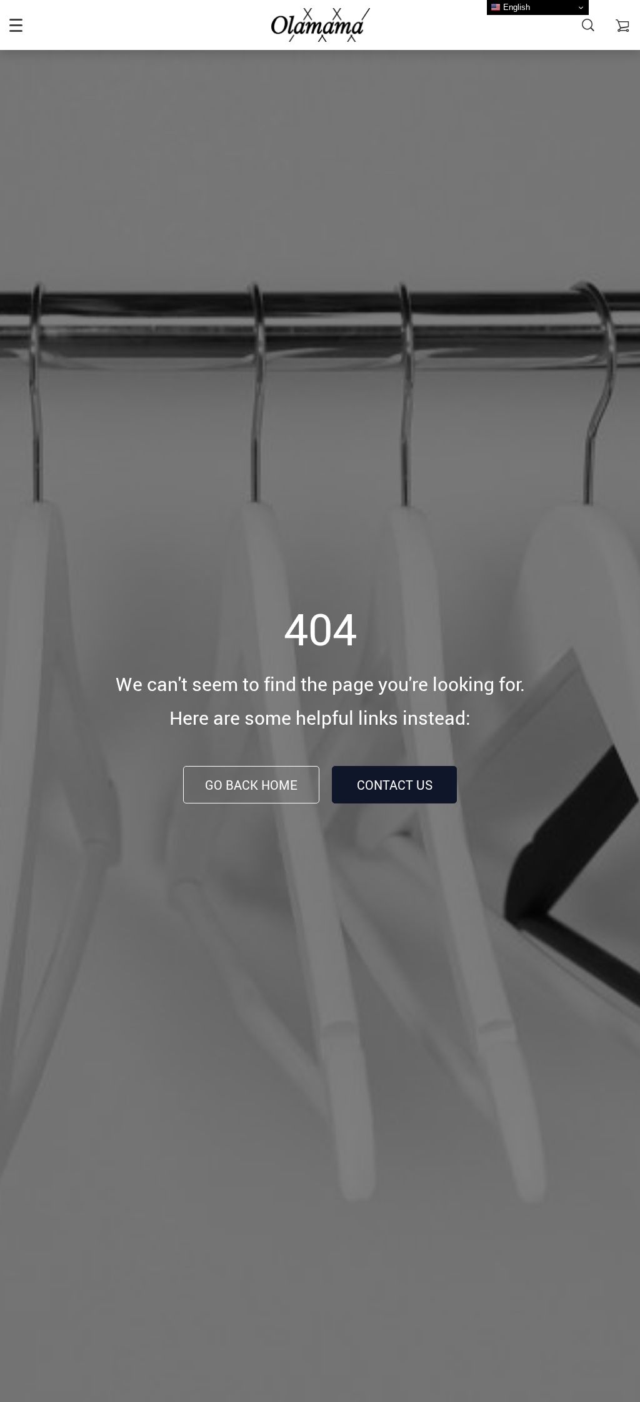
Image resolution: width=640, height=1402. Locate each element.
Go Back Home (251, 785)
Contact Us (394, 785)
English (515, 7)
